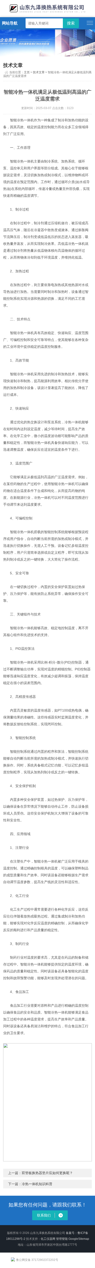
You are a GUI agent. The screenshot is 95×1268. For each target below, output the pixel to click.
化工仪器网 (48, 1239)
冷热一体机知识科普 (37, 1184)
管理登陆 (62, 1239)
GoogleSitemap (78, 1239)
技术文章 (39, 72)
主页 (27, 72)
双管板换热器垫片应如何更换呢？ (47, 1173)
